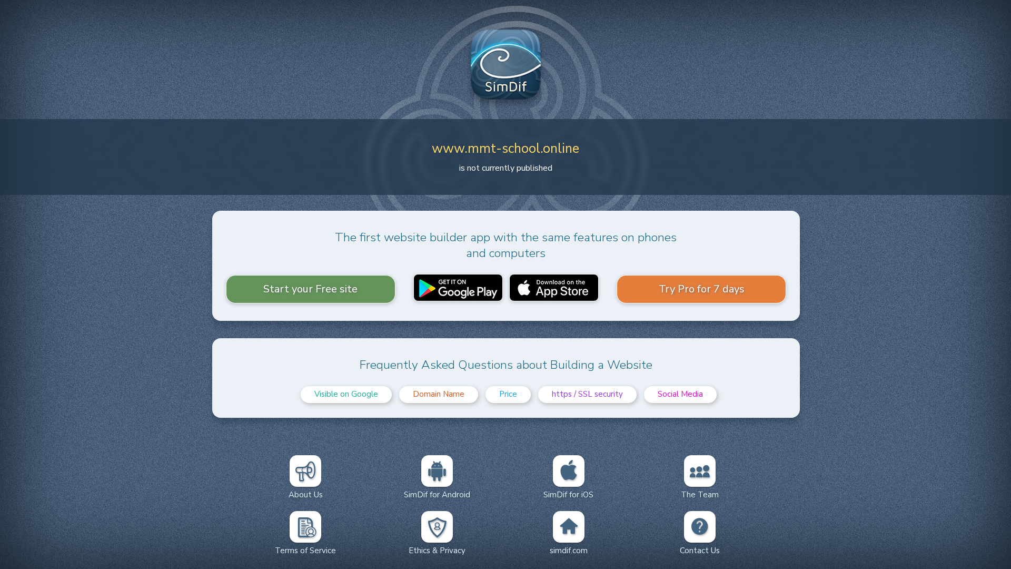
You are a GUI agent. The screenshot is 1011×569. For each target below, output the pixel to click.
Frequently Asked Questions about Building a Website (506, 365)
